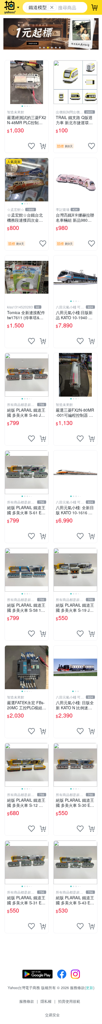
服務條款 (26, 1001)
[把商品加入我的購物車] (42, 146)
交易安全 (52, 1014)
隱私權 (46, 1001)
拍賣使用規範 (69, 1001)
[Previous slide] (8, 82)
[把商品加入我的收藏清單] (31, 146)
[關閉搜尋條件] (51, 7)
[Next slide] (44, 82)
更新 (89, 987)
